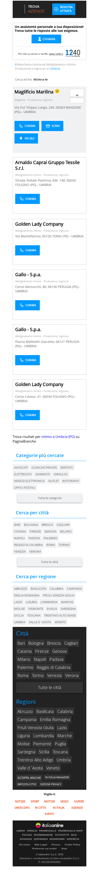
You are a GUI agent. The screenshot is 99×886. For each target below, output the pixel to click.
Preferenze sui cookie (44, 848)
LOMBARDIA (49, 602)
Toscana (60, 751)
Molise (23, 743)
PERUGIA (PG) (68, 286)
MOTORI (49, 801)
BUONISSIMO (57, 839)
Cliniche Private (44, 467)
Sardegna (26, 751)
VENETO (60, 622)
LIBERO (20, 831)
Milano (66, 531)
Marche (64, 735)
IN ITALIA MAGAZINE (57, 777)
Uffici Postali (24, 487)
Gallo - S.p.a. (28, 274)
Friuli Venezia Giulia (35, 727)
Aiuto (64, 848)
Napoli (19, 538)
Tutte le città (49, 562)
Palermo (50, 538)
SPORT (35, 801)
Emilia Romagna (55, 719)
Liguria (23, 735)
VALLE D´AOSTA (40, 622)
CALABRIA (56, 589)
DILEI (74, 835)
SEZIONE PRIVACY (50, 784)
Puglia (60, 743)
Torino (64, 545)
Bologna (31, 525)
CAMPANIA (74, 589)
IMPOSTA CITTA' (26, 784)
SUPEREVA (73, 839)
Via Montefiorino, (28, 236)
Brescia (47, 525)
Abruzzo (25, 711)
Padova (34, 538)
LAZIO (18, 602)
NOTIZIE (20, 801)
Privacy (56, 844)
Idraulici (61, 474)
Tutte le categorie (49, 498)
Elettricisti (23, 474)
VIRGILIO (32, 831)
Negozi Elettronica (29, 481)
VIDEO (64, 801)
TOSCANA (34, 615)
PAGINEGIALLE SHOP (70, 831)
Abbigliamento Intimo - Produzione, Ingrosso (42, 175)
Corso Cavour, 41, (29, 396)
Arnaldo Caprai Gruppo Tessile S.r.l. (47, 165)
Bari (17, 525)
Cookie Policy (72, 844)
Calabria (65, 711)
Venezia (20, 551)
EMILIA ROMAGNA (26, 595)
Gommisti (42, 474)
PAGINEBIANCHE (43, 835)
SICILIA (19, 615)
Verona (35, 551)
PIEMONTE (35, 609)
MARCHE (67, 602)
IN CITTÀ (40, 808)
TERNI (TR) (60, 236)
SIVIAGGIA (26, 839)
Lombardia (43, 735)
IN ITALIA (58, 808)
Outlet (53, 481)
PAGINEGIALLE (47, 831)
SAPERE (79, 801)
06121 (60, 341)
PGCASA (27, 835)
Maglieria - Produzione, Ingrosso (34, 100)
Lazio (62, 727)
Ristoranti (70, 481)
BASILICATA (38, 589)
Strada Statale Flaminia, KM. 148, (41, 180)
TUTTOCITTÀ (62, 835)
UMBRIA (29, 112)
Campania (27, 719)
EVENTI (49, 814)
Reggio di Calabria (28, 545)
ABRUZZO (20, 589)
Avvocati (21, 467)
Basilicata (45, 711)
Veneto (53, 768)
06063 (60, 107)
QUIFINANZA (41, 839)
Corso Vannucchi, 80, (31, 286)
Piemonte (42, 743)
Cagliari (63, 525)
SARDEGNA (68, 609)
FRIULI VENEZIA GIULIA (58, 595)
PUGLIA (52, 609)
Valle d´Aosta (30, 768)
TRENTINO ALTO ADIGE (60, 615)
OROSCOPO (22, 808)
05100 (46, 236)
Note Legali (41, 844)
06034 (71, 180)
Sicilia (44, 751)
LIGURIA (31, 602)
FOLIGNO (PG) (26, 185)
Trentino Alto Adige (35, 760)
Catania (20, 531)
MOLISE (19, 609)
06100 (52, 286)
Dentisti (66, 467)
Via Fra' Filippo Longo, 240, (35, 107)
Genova (50, 531)
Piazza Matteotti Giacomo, (35, 341)
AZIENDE (77, 808)
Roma (50, 545)
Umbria (64, 760)
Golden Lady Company (39, 224)
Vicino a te (40, 79)
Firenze (35, 531)
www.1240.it (56, 53)
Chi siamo (24, 844)
